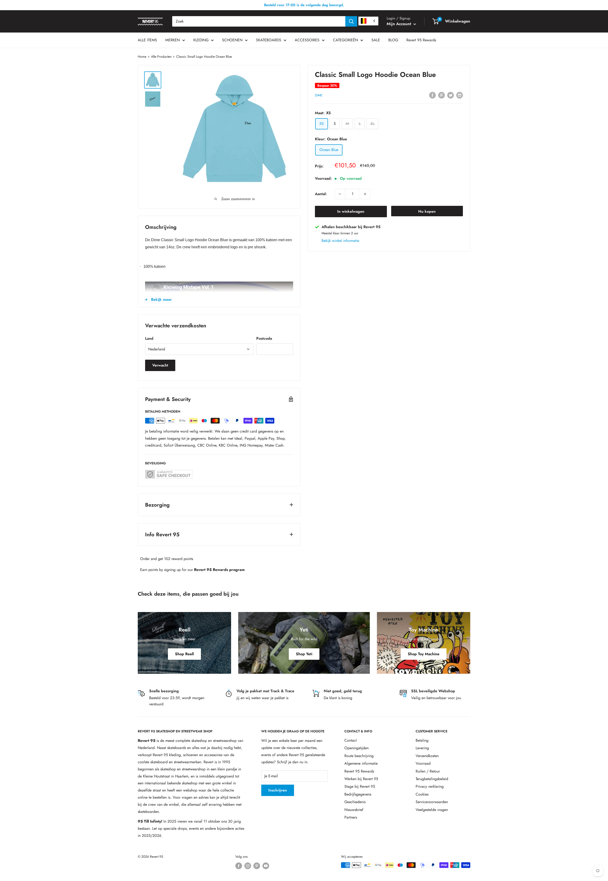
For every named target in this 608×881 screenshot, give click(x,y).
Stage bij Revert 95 (359, 786)
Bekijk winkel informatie (340, 240)
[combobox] (258, 21)
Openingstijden (356, 748)
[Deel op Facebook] (432, 94)
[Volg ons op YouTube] (265, 865)
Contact (350, 740)
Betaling (422, 740)
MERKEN (172, 40)
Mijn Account (399, 24)
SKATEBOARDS (268, 40)
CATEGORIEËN (345, 40)
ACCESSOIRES (307, 40)
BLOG (393, 40)
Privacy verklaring (430, 786)
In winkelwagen (350, 211)
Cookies (422, 794)
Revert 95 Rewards (421, 40)
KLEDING (201, 40)
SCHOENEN (232, 40)
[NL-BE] (368, 21)
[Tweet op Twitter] (450, 94)
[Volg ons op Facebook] (238, 865)
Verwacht (160, 365)
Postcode (264, 338)
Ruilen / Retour (428, 771)
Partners (350, 817)
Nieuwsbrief (353, 809)
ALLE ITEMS (147, 40)
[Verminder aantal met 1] (340, 194)
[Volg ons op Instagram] (247, 865)
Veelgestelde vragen (432, 809)
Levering (422, 748)
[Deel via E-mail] (459, 94)
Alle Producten (161, 56)
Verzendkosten (427, 756)
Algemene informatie (361, 763)
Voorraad (423, 763)
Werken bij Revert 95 (361, 779)
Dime (319, 95)
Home (142, 56)
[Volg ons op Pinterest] (256, 865)
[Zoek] (351, 21)
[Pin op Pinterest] (441, 94)
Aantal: (321, 194)
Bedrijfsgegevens (357, 794)
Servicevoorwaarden (432, 802)
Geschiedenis (355, 802)
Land (149, 338)
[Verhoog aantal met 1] (365, 194)
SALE (375, 40)
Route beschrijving (359, 756)
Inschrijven (277, 790)
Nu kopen (427, 211)
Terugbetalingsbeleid (432, 779)
